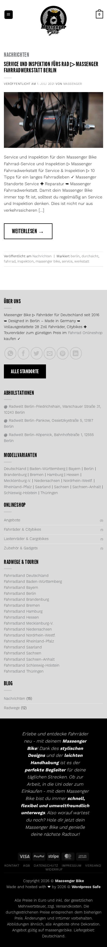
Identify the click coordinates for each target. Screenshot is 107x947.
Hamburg (55, 475)
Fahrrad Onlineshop (85, 333)
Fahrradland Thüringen (24, 671)
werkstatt (81, 261)
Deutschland (15, 469)
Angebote (12, 520)
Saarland (43, 487)
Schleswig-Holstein (20, 493)
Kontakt (11, 866)
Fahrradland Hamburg (23, 611)
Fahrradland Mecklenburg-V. (28, 623)
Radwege (12, 708)
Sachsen (61, 487)
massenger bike (48, 261)
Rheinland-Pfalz (18, 487)
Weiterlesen (28, 231)
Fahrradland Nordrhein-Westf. (29, 635)
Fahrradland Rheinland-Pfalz (29, 641)
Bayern (75, 469)
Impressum (72, 866)
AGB (26, 866)
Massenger (72, 84)
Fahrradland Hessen (21, 617)
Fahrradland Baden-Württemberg (33, 581)
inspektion (25, 261)
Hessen (72, 475)
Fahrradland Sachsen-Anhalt (29, 659)
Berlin (89, 469)
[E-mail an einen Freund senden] (50, 353)
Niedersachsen (47, 481)
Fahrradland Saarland (23, 647)
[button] (8, 14)
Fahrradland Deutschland (26, 575)
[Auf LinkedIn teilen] (76, 353)
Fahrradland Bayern (21, 587)
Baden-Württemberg (47, 469)
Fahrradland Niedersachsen (28, 629)
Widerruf (54, 870)
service (67, 261)
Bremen (37, 475)
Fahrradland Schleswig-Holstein (31, 665)
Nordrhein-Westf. (77, 481)
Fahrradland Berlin (20, 593)
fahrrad (10, 261)
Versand (93, 866)
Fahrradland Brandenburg (26, 599)
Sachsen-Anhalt (86, 487)
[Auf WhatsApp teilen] (10, 353)
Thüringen (49, 493)
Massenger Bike (69, 881)
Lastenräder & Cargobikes (26, 539)
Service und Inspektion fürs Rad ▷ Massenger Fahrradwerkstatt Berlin (51, 67)
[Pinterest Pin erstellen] (63, 353)
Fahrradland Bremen (22, 605)
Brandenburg (15, 475)
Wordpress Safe (86, 887)
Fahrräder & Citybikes (22, 529)
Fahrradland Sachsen (22, 653)
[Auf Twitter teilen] (37, 353)
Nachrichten (16, 54)
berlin (75, 256)
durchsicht (90, 256)
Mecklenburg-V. (17, 481)
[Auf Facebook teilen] (24, 353)
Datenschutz (46, 866)
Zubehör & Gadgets (21, 548)
